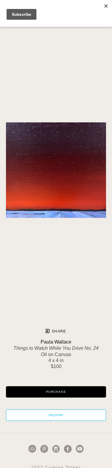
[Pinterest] (45, 449)
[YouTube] (80, 449)
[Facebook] (69, 449)
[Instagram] (57, 449)
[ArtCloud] (33, 449)
